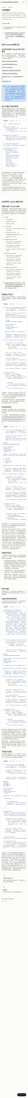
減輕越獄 (5, 889)
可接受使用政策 (12, 91)
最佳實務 (4, 7)
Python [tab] (6, 120)
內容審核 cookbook (11, 27)
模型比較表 (18, 870)
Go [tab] (20, 120)
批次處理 (11, 284)
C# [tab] (17, 120)
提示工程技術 (18, 591)
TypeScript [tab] (12, 120)
